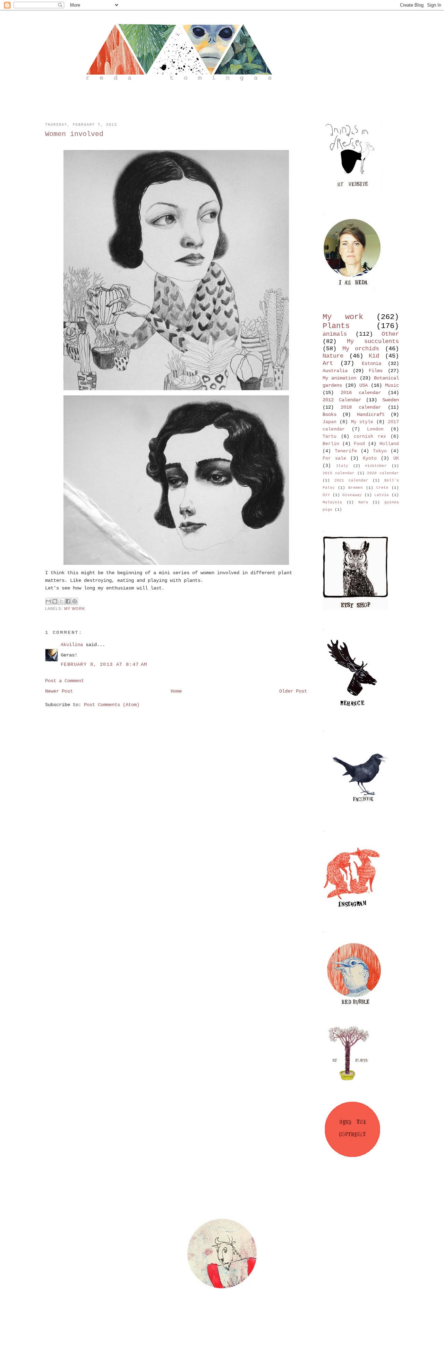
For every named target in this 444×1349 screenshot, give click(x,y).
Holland (389, 444)
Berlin (331, 444)
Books (329, 414)
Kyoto (370, 458)
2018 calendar (361, 407)
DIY (326, 495)
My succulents (373, 341)
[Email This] (48, 601)
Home (176, 691)
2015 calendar (339, 473)
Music (392, 385)
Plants (336, 325)
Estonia (371, 363)
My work (74, 608)
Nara (363, 502)
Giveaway (352, 495)
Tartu (329, 436)
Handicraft (371, 414)
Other (390, 334)
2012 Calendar (342, 400)
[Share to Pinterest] (74, 601)
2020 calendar (383, 473)
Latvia (381, 495)
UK (396, 458)
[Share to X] (61, 601)
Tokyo (380, 451)
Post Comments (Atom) (111, 704)
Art (328, 363)
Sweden (390, 400)
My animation (339, 378)
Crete (382, 488)
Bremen (355, 488)
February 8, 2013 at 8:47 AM (104, 664)
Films (376, 371)
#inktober (376, 466)
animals (335, 334)
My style (362, 422)
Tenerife (346, 451)
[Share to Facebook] (68, 601)
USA (363, 385)
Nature (333, 356)
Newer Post (59, 691)
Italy (342, 466)
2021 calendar (351, 480)
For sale (334, 458)
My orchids (360, 348)
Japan (329, 422)
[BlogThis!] (54, 601)
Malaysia (332, 502)
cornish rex (370, 436)
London (375, 429)
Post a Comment (64, 681)
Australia (335, 371)
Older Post (293, 691)
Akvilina (72, 644)
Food (359, 444)
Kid (374, 356)
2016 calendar (361, 392)
